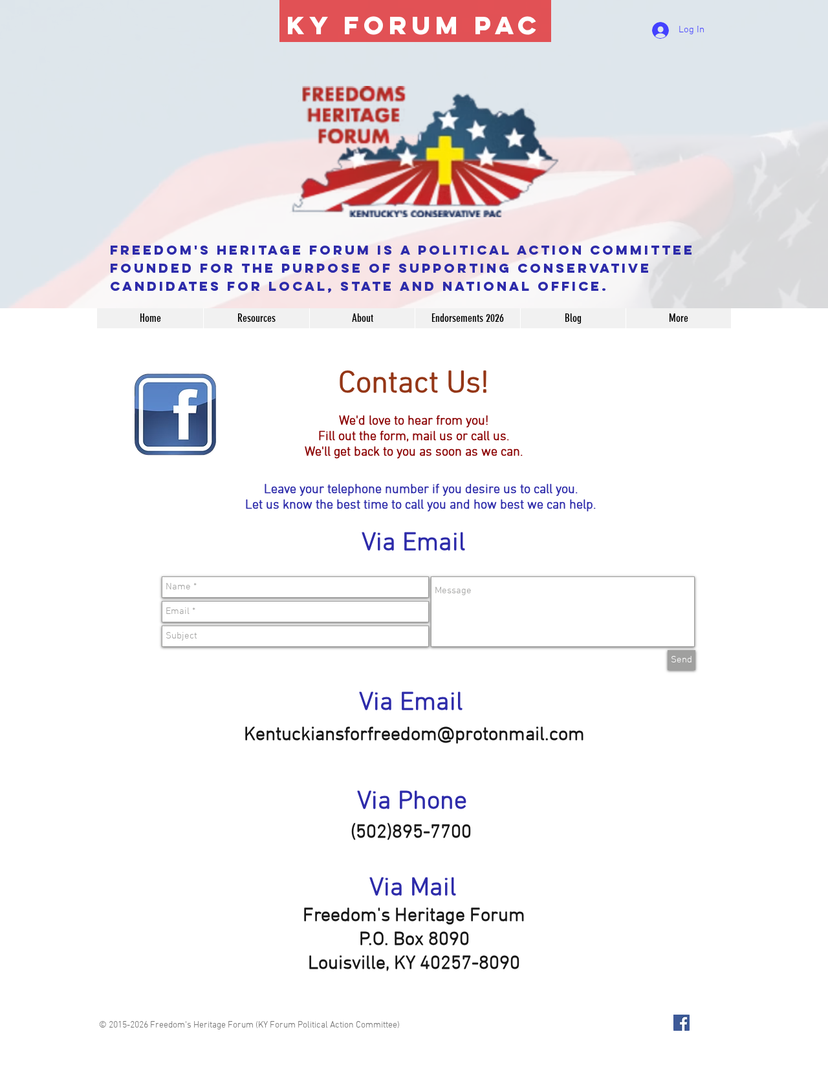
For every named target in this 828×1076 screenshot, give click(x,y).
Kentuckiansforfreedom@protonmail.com (414, 735)
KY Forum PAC (414, 25)
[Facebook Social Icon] (681, 1023)
